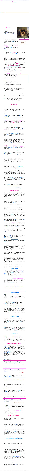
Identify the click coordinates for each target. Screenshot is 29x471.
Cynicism (22, 40)
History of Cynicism (23, 43)
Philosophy (22, 42)
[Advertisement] (23, 78)
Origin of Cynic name (23, 41)
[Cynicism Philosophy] (23, 32)
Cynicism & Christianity (24, 44)
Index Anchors (23, 39)
